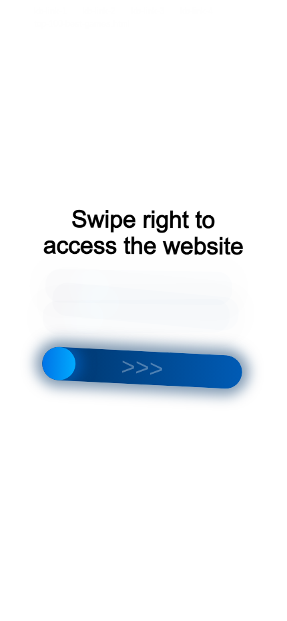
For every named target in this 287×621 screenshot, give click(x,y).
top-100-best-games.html (82, 24)
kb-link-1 (50, 11)
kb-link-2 (99, 11)
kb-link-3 (147, 11)
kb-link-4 (196, 11)
